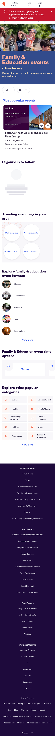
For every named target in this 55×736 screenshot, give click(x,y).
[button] (8, 90)
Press (33, 709)
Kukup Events (27, 621)
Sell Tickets (28, 560)
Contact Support (27, 650)
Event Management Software (27, 566)
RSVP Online (27, 579)
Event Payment (27, 586)
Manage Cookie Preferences (39, 722)
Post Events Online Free (27, 592)
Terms (37, 716)
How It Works (27, 473)
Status (29, 716)
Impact (42, 709)
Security (7, 716)
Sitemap (27, 512)
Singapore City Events (27, 608)
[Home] (3, 4)
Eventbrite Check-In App (27, 493)
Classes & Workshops (27, 541)
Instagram (27, 682)
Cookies (20, 722)
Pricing (27, 480)
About (46, 703)
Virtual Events (27, 627)
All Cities (27, 634)
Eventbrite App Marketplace (27, 499)
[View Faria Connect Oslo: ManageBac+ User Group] (27, 117)
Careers (24, 709)
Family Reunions (27, 553)
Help (16, 709)
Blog (9, 709)
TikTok (28, 688)
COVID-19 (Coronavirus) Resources (27, 518)
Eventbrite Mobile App (27, 486)
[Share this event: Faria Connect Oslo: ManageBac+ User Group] (48, 125)
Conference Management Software (27, 534)
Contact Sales (27, 656)
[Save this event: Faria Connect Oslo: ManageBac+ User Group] (41, 125)
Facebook (27, 669)
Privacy (46, 716)
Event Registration (27, 573)
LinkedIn (27, 675)
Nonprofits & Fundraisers (27, 547)
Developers (18, 716)
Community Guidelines (27, 505)
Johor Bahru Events (27, 614)
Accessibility (9, 722)
